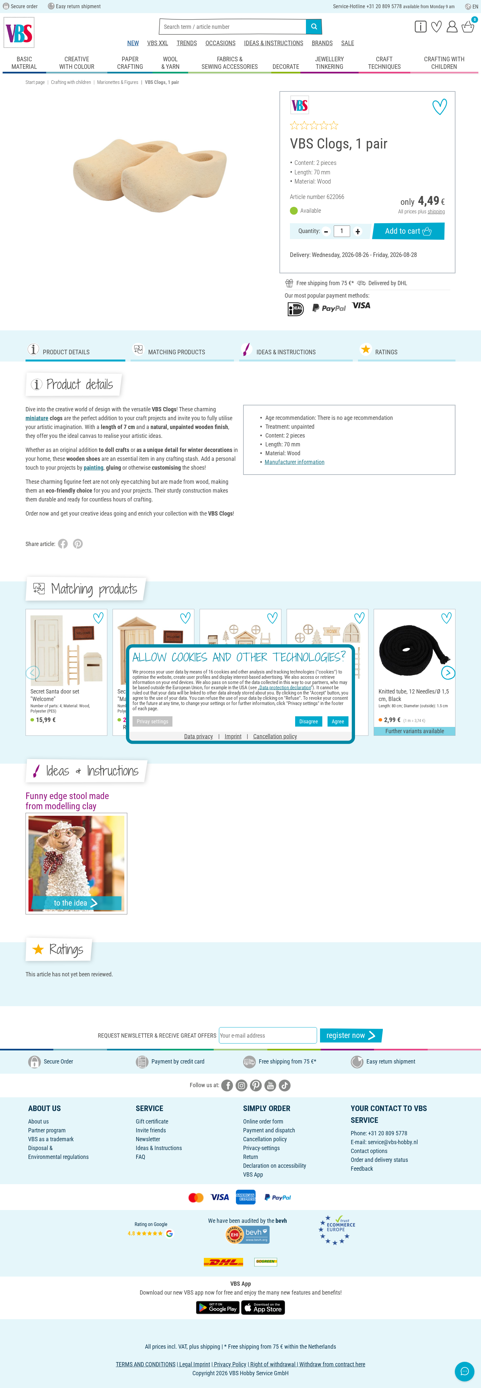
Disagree (308, 721)
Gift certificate (152, 1121)
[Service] (421, 26)
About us (38, 1121)
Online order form (263, 1121)
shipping (436, 211)
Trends (187, 43)
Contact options (369, 1150)
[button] (33, 672)
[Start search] (314, 26)
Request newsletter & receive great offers (157, 1035)
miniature (37, 418)
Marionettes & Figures (117, 82)
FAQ (140, 1156)
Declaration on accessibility (274, 1165)
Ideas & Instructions (273, 43)
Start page (35, 82)
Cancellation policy (265, 1139)
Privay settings (152, 721)
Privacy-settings (261, 1147)
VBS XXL (157, 43)
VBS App (253, 1174)
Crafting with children (71, 82)
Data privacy (198, 736)
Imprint (233, 736)
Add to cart (402, 231)
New (133, 43)
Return (250, 1156)
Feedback (362, 1168)
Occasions (220, 43)
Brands (322, 43)
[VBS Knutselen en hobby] (19, 32)
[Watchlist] (436, 26)
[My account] (452, 26)
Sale (347, 43)
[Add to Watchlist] (440, 107)
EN (475, 7)
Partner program (47, 1130)
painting (93, 467)
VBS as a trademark (51, 1139)
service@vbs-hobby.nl (393, 1142)
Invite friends (151, 1130)
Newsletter (148, 1139)
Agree (338, 721)
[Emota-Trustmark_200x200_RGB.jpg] (336, 1229)
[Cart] (468, 26)
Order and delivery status (379, 1159)
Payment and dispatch (269, 1130)
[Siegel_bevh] (247, 1234)
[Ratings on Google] (151, 1229)
